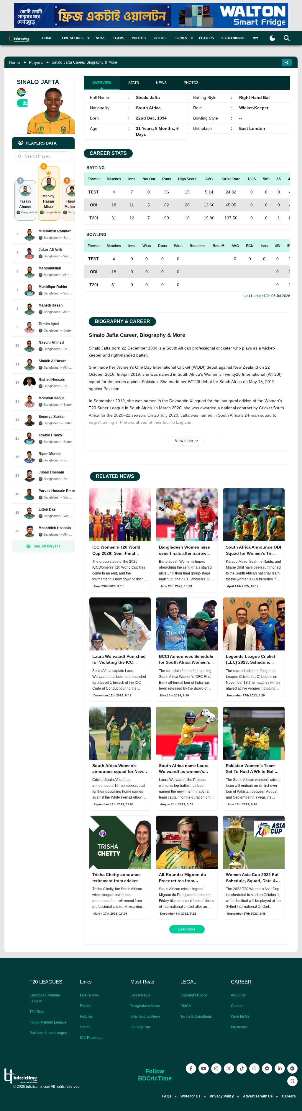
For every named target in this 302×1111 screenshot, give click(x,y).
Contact (237, 1006)
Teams (118, 38)
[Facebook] (191, 1068)
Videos (159, 38)
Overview (101, 83)
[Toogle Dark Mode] (272, 38)
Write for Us (240, 1016)
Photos (139, 38)
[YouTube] (203, 1068)
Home (47, 38)
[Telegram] (292, 1068)
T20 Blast (37, 1012)
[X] (229, 1068)
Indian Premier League (47, 1022)
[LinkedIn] (280, 1068)
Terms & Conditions (196, 1016)
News (100, 38)
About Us (238, 995)
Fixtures (86, 1016)
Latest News (140, 995)
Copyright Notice (193, 995)
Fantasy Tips (140, 1027)
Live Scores (89, 995)
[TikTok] (242, 1068)
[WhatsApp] (254, 1068)
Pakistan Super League (48, 1033)
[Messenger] (267, 1068)
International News (145, 1016)
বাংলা (255, 38)
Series (85, 1027)
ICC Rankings (233, 38)
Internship (239, 1027)
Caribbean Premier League (44, 998)
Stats (133, 83)
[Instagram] (216, 1068)
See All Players (47, 546)
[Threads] (292, 1081)
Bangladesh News (145, 1006)
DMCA (185, 1006)
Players (206, 38)
